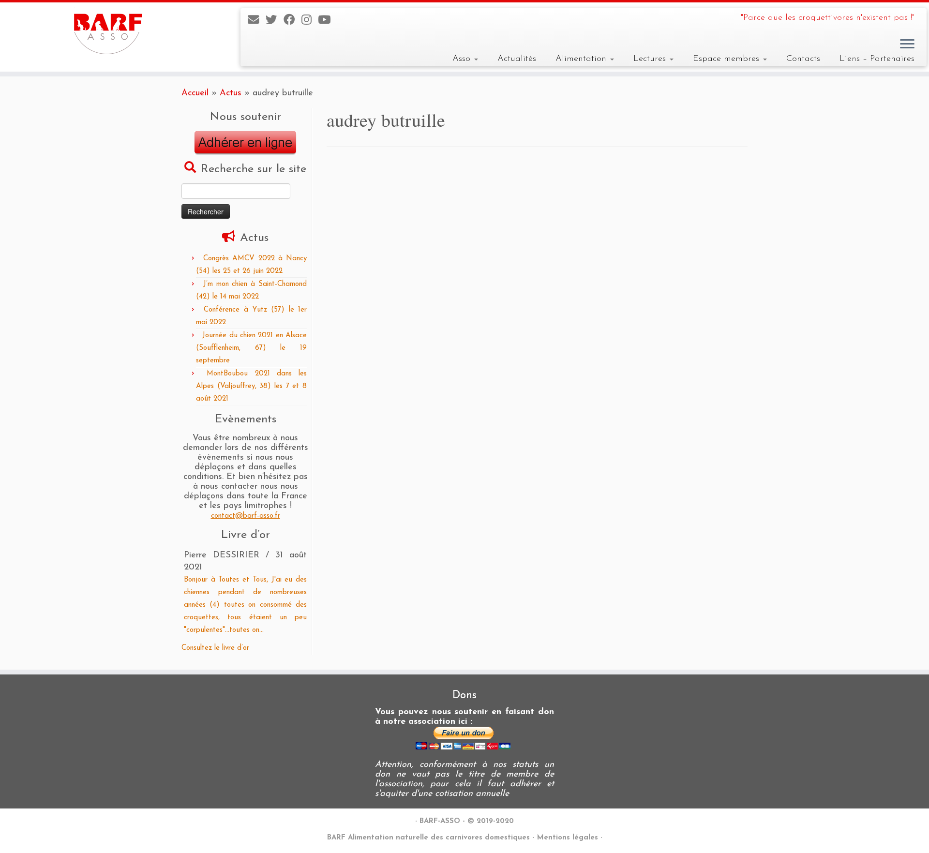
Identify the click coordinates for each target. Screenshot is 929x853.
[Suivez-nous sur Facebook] (292, 21)
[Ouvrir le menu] (907, 44)
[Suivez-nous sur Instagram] (309, 21)
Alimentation (582, 58)
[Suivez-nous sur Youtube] (327, 21)
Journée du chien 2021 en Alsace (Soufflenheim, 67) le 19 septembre (251, 348)
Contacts (803, 58)
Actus (230, 93)
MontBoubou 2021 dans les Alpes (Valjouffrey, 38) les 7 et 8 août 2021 (251, 386)
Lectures (651, 58)
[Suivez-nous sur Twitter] (275, 21)
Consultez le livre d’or (215, 648)
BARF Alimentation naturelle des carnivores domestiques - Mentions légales (462, 837)
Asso (462, 58)
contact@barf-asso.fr (245, 516)
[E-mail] (257, 21)
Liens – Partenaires (876, 58)
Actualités (516, 58)
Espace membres (727, 58)
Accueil (195, 93)
